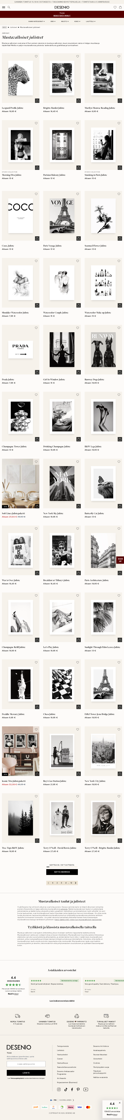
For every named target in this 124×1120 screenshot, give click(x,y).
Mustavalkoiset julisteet (30, 27)
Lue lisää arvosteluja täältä (62, 1001)
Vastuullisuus (62, 1063)
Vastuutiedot (62, 1055)
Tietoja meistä (63, 1046)
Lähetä (26, 1073)
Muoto (64, 21)
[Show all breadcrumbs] (4, 27)
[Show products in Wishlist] (115, 7)
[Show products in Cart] (120, 7)
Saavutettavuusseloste (66, 1067)
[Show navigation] (3, 7)
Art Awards (61, 1078)
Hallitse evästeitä (100, 1077)
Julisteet (13, 27)
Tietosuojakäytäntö (17, 1078)
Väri (52, 21)
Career (60, 1059)
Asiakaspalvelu (99, 1050)
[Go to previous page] (48, 883)
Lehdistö (60, 1050)
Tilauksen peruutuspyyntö (99, 1072)
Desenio (69, 1113)
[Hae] (9, 7)
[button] (112, 1109)
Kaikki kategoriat (36, 21)
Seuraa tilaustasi (100, 1055)
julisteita (64, 909)
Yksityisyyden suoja (101, 1067)
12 (71, 883)
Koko (76, 21)
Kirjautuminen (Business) (67, 1082)
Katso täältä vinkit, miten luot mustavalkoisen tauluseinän (78, 920)
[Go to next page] (76, 883)
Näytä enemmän (62, 872)
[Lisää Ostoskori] (37, 101)
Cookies (96, 1063)
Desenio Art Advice (101, 1046)
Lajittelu (90, 21)
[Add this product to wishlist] (36, 56)
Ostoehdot (97, 1059)
